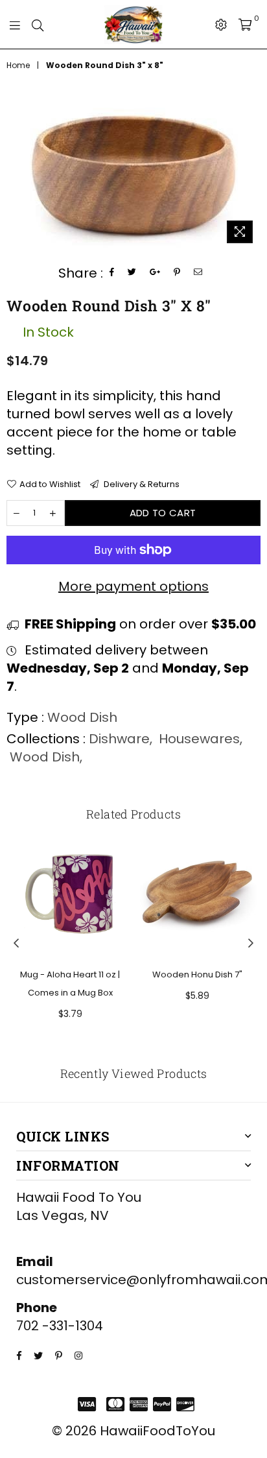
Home (18, 65)
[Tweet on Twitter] (132, 273)
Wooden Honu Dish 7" (197, 974)
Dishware (119, 739)
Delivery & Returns (141, 484)
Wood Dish (45, 757)
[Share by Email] (198, 273)
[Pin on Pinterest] (177, 273)
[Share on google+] (155, 273)
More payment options (133, 586)
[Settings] (221, 24)
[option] (133, 173)
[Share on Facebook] (112, 273)
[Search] (37, 24)
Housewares (199, 739)
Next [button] (251, 943)
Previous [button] (16, 943)
